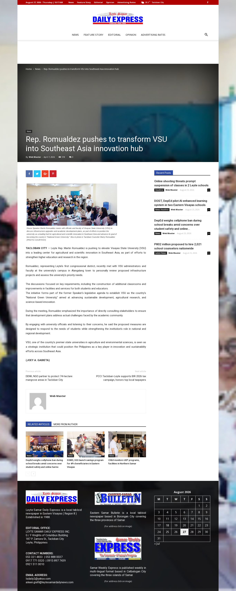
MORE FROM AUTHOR (66, 424)
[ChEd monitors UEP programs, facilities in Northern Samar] (127, 444)
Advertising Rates (126, 2)
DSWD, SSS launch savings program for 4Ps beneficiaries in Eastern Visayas (85, 463)
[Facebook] (207, 2)
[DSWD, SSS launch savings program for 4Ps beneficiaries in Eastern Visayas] (86, 444)
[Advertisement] (118, 52)
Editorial (98, 2)
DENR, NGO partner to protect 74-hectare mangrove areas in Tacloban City (49, 378)
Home (29, 69)
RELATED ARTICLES (38, 424)
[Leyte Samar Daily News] (118, 18)
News (71, 2)
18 (167, 525)
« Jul (157, 543)
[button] (206, 35)
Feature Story (84, 2)
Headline (159, 190)
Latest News (160, 253)
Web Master (35, 157)
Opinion (110, 2)
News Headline (161, 209)
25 (167, 532)
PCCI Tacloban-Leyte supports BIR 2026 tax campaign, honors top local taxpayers (121, 378)
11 (167, 519)
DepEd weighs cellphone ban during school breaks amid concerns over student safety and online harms (44, 463)
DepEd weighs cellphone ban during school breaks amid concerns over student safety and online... (177, 224)
